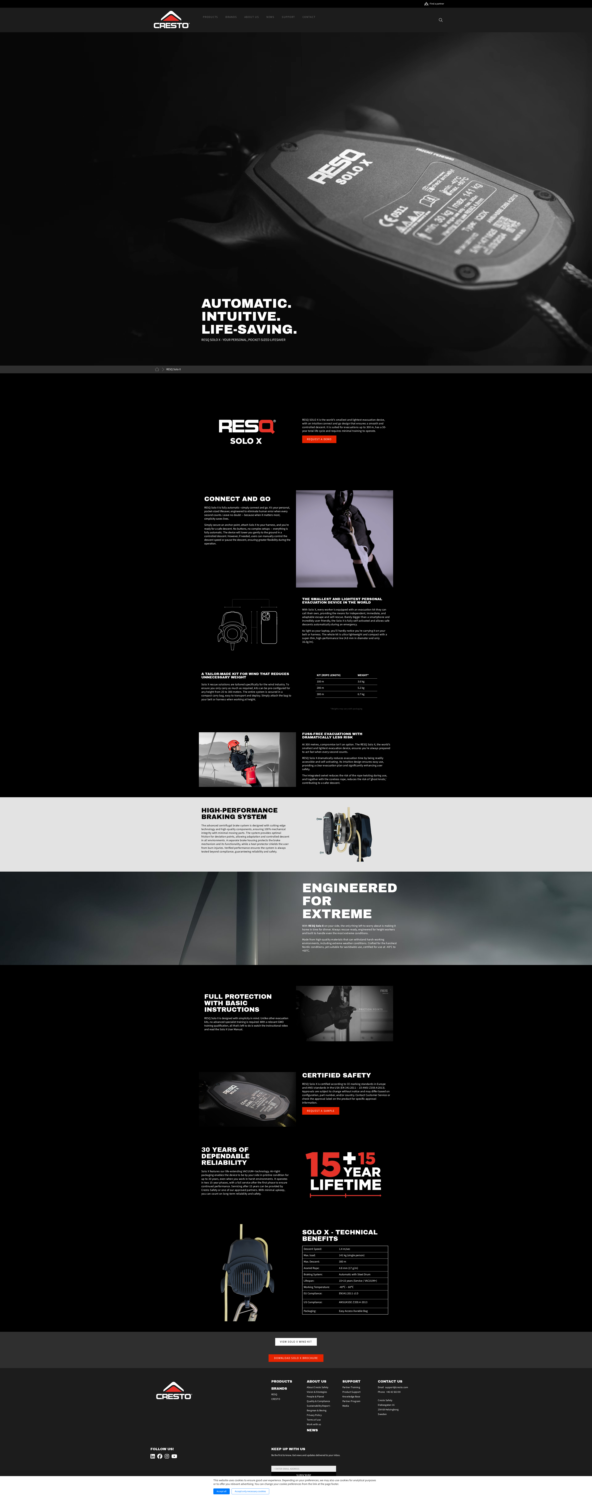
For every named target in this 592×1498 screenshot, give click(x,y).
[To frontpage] (171, 19)
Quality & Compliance (318, 1401)
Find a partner (437, 3)
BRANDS (279, 1388)
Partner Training (351, 1387)
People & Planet (315, 1396)
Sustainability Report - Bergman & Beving (319, 1408)
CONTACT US (390, 1381)
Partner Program (351, 1401)
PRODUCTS (281, 1381)
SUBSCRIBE (303, 1475)
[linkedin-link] (153, 1456)
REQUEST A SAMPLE (321, 1111)
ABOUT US (316, 1381)
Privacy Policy (314, 1415)
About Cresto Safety (317, 1387)
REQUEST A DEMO (319, 439)
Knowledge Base (351, 1396)
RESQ (274, 1394)
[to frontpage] (157, 369)
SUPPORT (351, 1381)
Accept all (221, 1491)
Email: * (274, 1464)
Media (345, 1406)
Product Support (351, 1392)
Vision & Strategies (317, 1392)
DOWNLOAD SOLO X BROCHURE (296, 1358)
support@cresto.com (396, 1387)
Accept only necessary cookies (250, 1491)
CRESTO (275, 1399)
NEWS (312, 1430)
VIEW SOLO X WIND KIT (296, 1342)
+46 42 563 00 (393, 1392)
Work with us (314, 1424)
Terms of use (314, 1419)
